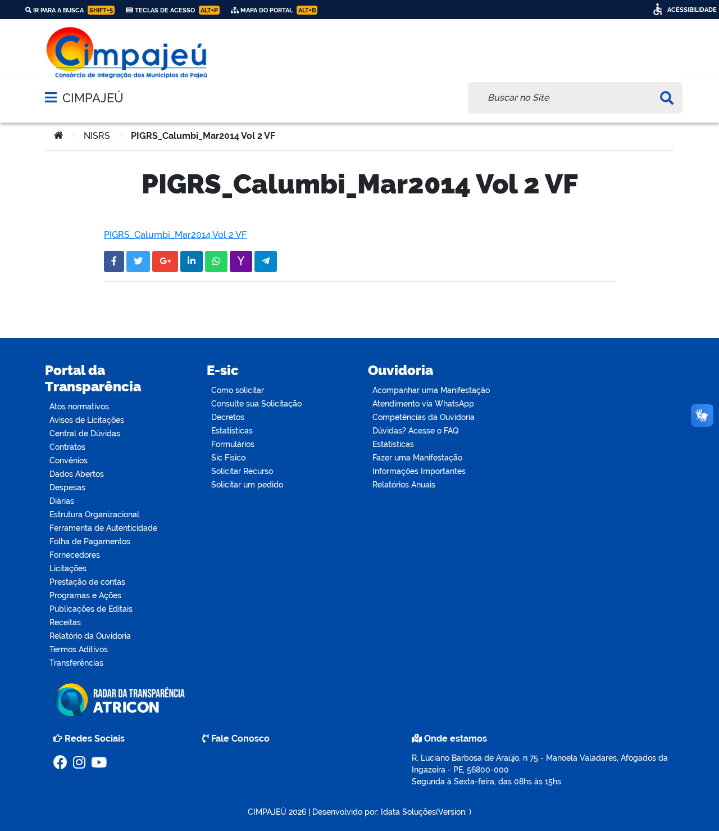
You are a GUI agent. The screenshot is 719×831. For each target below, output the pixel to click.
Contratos (67, 446)
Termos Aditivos (78, 649)
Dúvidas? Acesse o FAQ (415, 430)
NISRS (97, 135)
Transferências (76, 662)
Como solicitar (237, 390)
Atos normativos (79, 406)
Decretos (227, 417)
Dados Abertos (76, 473)
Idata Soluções (408, 811)
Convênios (68, 460)
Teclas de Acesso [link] (175, 10)
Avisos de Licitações (86, 419)
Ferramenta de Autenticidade (103, 527)
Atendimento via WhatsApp (423, 403)
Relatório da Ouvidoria (90, 635)
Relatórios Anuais (403, 484)
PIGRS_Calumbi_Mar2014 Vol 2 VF (175, 234)
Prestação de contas (87, 581)
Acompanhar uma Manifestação (431, 390)
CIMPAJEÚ (93, 98)
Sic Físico (228, 457)
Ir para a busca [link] (72, 10)
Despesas (67, 487)
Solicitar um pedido (247, 484)
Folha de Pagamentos (89, 541)
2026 (296, 811)
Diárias (61, 500)
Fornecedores (74, 554)
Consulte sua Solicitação (256, 403)
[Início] (58, 136)
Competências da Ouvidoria (423, 417)
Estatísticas (232, 430)
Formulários (232, 444)
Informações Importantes (419, 471)
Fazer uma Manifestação (417, 457)
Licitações (68, 568)
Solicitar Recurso (242, 471)
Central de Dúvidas (84, 433)
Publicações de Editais (91, 608)
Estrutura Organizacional (94, 514)
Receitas (65, 622)
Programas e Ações (85, 595)
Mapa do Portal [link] (277, 10)
